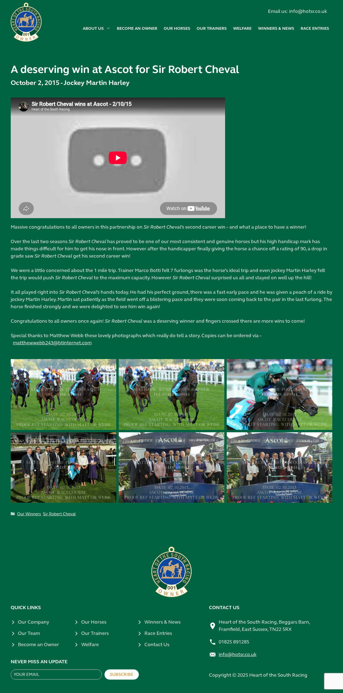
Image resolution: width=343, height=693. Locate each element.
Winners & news (276, 28)
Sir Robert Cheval (59, 514)
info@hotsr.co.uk (308, 11)
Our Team (29, 633)
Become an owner (137, 28)
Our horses (177, 28)
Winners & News (162, 622)
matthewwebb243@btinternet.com (52, 343)
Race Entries (315, 28)
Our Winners (29, 514)
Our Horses (93, 622)
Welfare (242, 28)
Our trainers (212, 28)
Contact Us (156, 644)
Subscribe (121, 674)
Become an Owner (38, 644)
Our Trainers (95, 633)
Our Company (33, 622)
